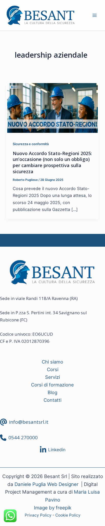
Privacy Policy (38, 515)
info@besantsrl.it (28, 422)
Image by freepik (52, 508)
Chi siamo (52, 362)
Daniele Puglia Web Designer (46, 484)
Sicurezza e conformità (31, 144)
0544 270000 (23, 437)
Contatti (52, 400)
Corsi (52, 369)
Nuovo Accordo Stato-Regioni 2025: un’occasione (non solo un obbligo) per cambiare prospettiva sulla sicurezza (52, 162)
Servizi (52, 377)
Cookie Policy (68, 515)
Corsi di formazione (52, 384)
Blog (52, 392)
